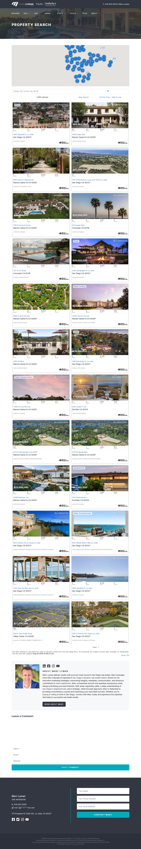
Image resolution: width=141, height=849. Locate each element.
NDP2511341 (122, 377)
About (94, 13)
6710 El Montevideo (80, 452)
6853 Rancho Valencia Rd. (23, 180)
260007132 (64, 468)
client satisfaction (63, 683)
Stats (60, 13)
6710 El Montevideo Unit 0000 (25, 452)
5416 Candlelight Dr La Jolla (83, 271)
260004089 (122, 604)
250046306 (63, 422)
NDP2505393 (122, 105)
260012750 (123, 241)
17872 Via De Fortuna (21, 225)
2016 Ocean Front (79, 407)
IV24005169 (63, 604)
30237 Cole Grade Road (22, 634)
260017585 (123, 468)
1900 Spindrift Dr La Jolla (23, 134)
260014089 (63, 377)
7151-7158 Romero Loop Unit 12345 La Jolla (89, 180)
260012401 (123, 195)
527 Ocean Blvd (78, 225)
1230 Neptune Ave (79, 497)
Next (95, 647)
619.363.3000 (20, 804)
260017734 (122, 558)
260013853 (123, 513)
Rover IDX (125, 655)
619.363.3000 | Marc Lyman (117, 4)
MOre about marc (54, 704)
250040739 (63, 195)
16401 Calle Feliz (78, 134)
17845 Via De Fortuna (80, 316)
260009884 (122, 150)
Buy (36, 13)
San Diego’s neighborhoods (54, 689)
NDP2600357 (63, 286)
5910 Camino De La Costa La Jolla (26, 543)
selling (53, 694)
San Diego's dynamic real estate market (90, 678)
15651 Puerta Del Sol (21, 316)
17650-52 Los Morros (21, 407)
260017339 (64, 513)
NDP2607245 (122, 286)
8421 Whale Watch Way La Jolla (84, 543)
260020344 (63, 558)
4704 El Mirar (18, 361)
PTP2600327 (63, 241)
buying (45, 694)
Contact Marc (103, 815)
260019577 (122, 332)
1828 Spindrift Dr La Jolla (82, 588)
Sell (26, 13)
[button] (79, 50)
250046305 (122, 422)
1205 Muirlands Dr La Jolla (82, 361)
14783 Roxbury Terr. (21, 497)
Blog (84, 13)
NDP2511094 (63, 150)
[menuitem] (84, 97)
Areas (48, 13)
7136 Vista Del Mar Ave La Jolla (25, 588)
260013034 (64, 105)
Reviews (16, 13)
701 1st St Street (19, 271)
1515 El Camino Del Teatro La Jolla (85, 634)
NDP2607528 (63, 332)
